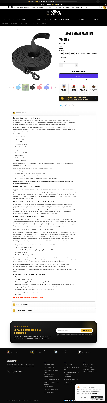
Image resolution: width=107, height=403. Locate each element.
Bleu (72, 53)
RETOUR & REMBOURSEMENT (71, 372)
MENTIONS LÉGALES (69, 385)
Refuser (83, 397)
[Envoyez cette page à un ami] (73, 105)
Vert (88, 53)
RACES (36, 23)
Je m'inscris (86, 330)
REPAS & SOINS (79, 19)
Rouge (67, 53)
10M (61, 47)
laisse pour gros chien (39, 269)
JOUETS (48, 19)
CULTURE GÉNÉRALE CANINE (51, 379)
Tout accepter (97, 397)
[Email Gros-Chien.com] (12, 7)
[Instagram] (8, 371)
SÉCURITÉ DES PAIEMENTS (71, 379)
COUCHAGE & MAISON (62, 19)
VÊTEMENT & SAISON (10, 23)
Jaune (83, 53)
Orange (94, 53)
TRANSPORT (26, 23)
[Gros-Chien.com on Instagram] (9, 7)
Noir (61, 53)
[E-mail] (20, 371)
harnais (57, 269)
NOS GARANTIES (68, 382)
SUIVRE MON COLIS (79, 7)
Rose (77, 53)
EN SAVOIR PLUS (48, 23)
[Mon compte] (100, 7)
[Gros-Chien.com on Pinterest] (6, 7)
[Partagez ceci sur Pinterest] (69, 105)
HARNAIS (25, 19)
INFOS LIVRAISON (63, 7)
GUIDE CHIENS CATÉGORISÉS (43, 7)
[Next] (55, 57)
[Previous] (10, 57)
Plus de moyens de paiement (79, 80)
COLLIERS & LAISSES (10, 19)
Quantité (62, 62)
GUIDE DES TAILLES (22, 7)
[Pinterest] (16, 371)
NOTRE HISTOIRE (48, 386)
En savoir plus (95, 393)
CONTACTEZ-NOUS (49, 392)
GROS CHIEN (12, 361)
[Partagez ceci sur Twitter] (61, 105)
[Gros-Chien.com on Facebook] (3, 7)
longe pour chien (27, 269)
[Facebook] (12, 371)
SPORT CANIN (36, 19)
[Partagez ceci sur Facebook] (65, 105)
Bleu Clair (63, 57)
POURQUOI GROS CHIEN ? (51, 389)
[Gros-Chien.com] (53, 13)
